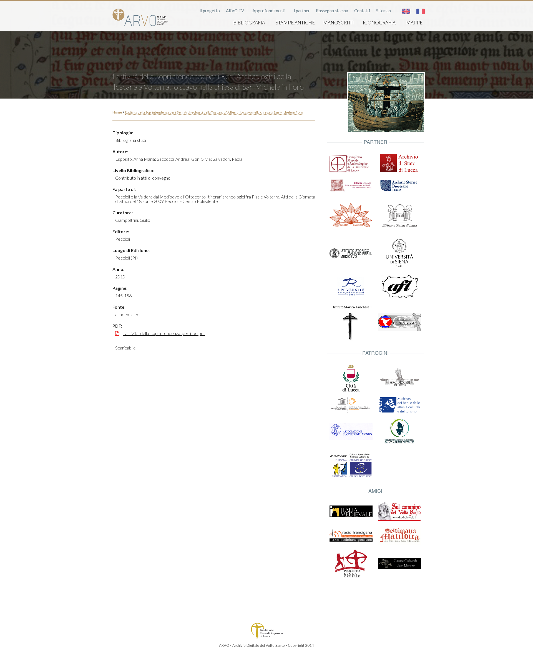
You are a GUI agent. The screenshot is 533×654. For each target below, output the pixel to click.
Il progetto (210, 10)
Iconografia (379, 23)
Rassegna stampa (332, 10)
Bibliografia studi (130, 140)
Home (117, 112)
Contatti (362, 10)
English (406, 11)
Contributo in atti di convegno (142, 177)
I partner (302, 10)
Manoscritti (339, 23)
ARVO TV (235, 10)
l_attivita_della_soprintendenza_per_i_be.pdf (164, 333)
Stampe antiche (295, 23)
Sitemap (383, 10)
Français (420, 11)
